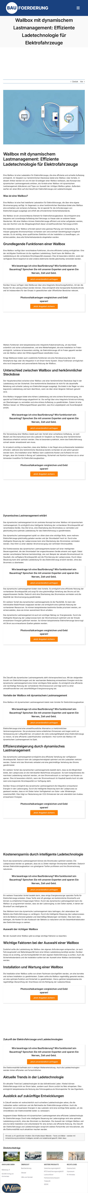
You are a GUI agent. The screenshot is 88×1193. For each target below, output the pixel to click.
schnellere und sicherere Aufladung (21, 208)
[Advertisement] (44, 63)
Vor (81, 81)
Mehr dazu (62, 1138)
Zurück (75, 81)
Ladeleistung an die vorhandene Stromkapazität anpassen (27, 256)
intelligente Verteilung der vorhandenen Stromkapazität (57, 525)
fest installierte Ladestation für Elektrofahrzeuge (41, 202)
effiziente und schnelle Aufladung (70, 175)
